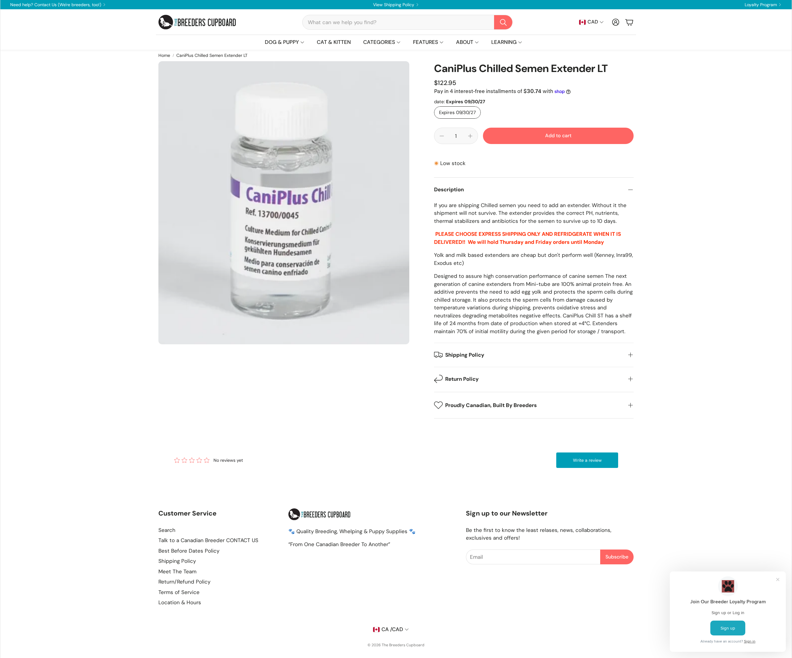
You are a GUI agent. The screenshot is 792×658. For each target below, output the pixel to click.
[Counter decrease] (441, 136)
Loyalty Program (761, 4)
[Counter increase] (470, 136)
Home (164, 55)
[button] (407, 22)
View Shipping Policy (393, 4)
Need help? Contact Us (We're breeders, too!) (55, 4)
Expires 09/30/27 (457, 112)
